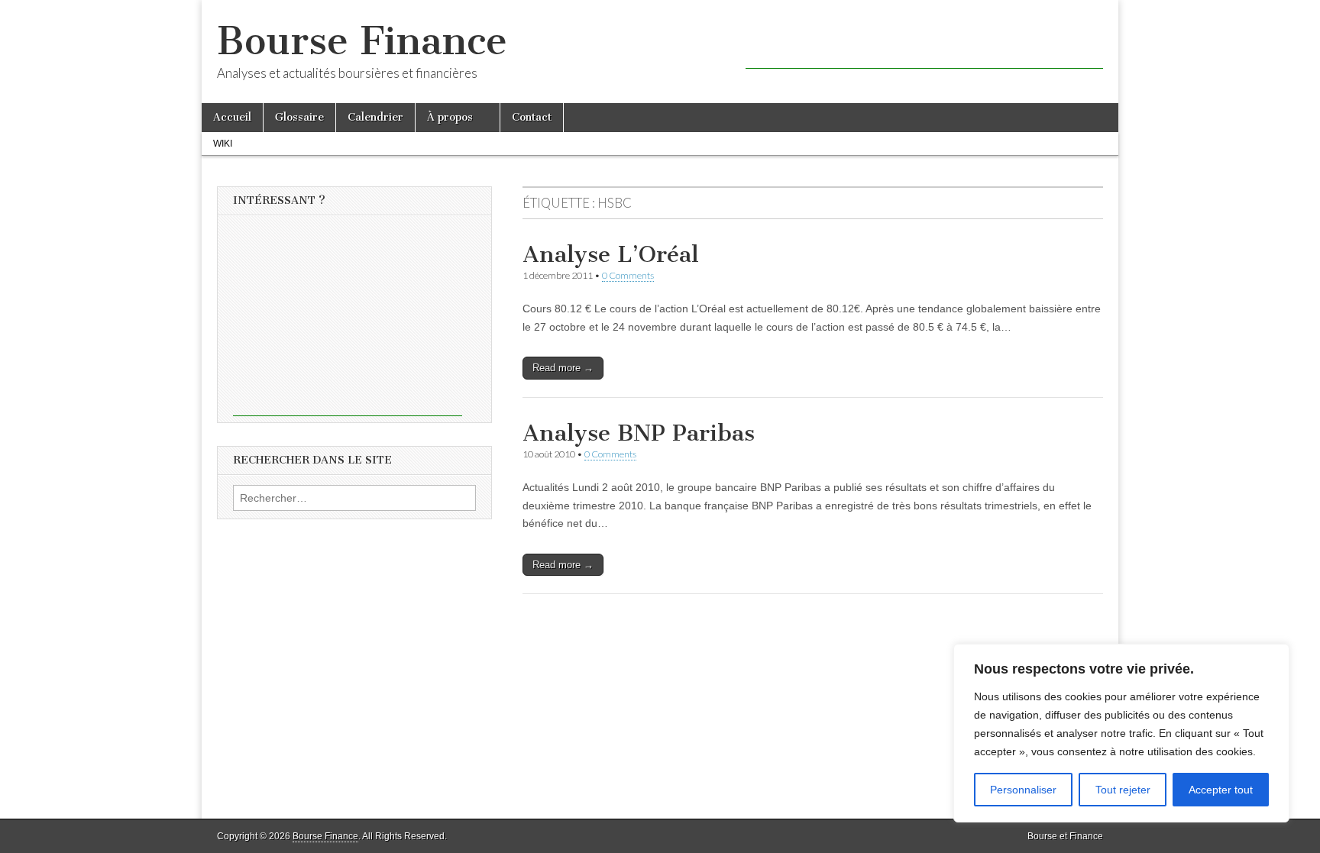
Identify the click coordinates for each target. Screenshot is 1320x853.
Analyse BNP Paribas (638, 433)
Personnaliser (1023, 790)
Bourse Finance (362, 41)
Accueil (232, 117)
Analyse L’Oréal (610, 254)
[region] (1121, 733)
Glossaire (299, 117)
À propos (450, 117)
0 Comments (628, 275)
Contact (532, 117)
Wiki (222, 143)
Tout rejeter (1122, 790)
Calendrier (375, 117)
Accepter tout (1221, 790)
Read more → (563, 367)
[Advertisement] (924, 46)
